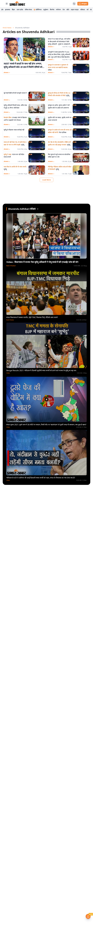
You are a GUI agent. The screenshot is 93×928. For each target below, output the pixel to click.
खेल (91, 9)
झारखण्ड (7, 9)
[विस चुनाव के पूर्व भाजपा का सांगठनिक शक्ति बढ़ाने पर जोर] (81, 157)
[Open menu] (7, 4)
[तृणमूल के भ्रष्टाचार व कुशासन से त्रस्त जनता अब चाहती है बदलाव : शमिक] (81, 68)
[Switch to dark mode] (74, 3)
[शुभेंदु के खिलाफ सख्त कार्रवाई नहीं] (36, 133)
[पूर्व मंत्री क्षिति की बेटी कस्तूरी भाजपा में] (36, 96)
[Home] (17, 3)
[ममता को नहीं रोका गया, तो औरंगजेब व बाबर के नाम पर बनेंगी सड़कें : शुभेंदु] (36, 145)
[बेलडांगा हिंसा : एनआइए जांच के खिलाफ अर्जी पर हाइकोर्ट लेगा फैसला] (36, 120)
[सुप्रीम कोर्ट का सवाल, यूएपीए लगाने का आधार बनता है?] (81, 120)
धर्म (87, 9)
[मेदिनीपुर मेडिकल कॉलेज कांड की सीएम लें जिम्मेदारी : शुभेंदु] (81, 170)
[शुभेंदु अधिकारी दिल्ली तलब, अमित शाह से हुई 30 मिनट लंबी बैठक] (36, 108)
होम (2, 9)
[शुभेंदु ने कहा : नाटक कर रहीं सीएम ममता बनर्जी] (36, 157)
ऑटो (67, 9)
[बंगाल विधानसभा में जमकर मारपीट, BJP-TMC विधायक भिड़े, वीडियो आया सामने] (46, 292)
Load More (46, 180)
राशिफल (82, 9)
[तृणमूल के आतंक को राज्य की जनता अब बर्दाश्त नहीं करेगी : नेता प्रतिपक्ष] (81, 133)
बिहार (13, 9)
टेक (64, 9)
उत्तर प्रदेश (20, 9)
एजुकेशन (45, 9)
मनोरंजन (58, 9)
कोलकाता (7, 73)
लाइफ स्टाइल (74, 9)
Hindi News (7, 28)
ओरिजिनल (39, 9)
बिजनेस (52, 9)
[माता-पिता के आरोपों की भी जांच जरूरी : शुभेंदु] (36, 170)
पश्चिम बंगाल (28, 9)
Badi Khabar (11, 266)
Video (8, 373)
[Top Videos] (38, 209)
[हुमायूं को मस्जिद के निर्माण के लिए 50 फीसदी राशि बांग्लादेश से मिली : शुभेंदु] (81, 96)
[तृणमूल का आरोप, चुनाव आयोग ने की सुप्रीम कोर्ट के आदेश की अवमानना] (81, 108)
